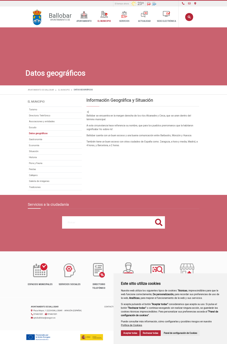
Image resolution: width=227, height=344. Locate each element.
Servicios (124, 21)
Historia (33, 157)
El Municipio (104, 21)
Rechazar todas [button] (150, 333)
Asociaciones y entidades (42, 121)
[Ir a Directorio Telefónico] (183, 3)
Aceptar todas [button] (130, 333)
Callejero (33, 175)
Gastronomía (35, 139)
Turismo (33, 109)
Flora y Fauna (35, 163)
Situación (33, 151)
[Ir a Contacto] (189, 3)
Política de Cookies (131, 325)
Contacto (109, 306)
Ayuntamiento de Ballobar (41, 90)
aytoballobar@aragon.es (44, 318)
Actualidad (144, 21)
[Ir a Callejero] (195, 3)
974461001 (38, 314)
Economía (34, 145)
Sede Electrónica (166, 21)
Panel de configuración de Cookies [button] (180, 333)
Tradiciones (35, 187)
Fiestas (32, 169)
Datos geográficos (38, 133)
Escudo (32, 127)
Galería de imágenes (39, 181)
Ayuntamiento (84, 21)
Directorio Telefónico (39, 115)
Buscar (189, 17)
